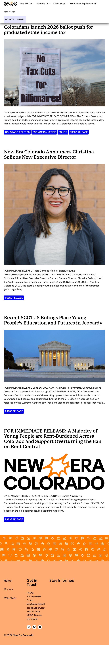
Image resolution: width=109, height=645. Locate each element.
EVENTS (20, 19)
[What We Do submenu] (50, 3)
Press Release (79, 132)
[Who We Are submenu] (33, 3)
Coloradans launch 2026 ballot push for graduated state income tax (48, 30)
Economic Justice (44, 132)
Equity (63, 132)
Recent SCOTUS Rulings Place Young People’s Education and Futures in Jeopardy (53, 320)
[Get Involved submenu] (66, 3)
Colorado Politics (17, 132)
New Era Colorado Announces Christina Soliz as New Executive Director (49, 154)
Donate (9, 19)
